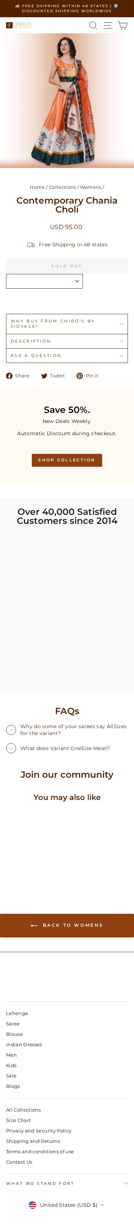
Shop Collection (67, 459)
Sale (11, 1076)
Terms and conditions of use (40, 1151)
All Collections (23, 1110)
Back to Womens (72, 925)
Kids (11, 1065)
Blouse (14, 1034)
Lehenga (17, 1013)
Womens (90, 187)
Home (37, 187)
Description (31, 341)
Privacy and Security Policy (38, 1131)
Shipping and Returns (33, 1141)
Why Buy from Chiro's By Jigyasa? (53, 323)
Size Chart (18, 1120)
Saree (13, 1024)
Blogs (13, 1086)
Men (11, 1055)
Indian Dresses (24, 1044)
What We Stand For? (40, 1183)
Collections (62, 187)
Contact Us (19, 1162)
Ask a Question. (37, 355)
